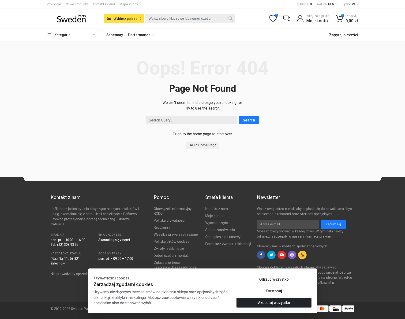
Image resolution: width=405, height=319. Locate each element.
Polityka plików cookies (171, 241)
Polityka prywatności (169, 220)
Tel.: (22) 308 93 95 (65, 244)
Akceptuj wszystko (274, 303)
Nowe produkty (77, 4)
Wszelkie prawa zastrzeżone (176, 234)
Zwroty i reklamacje (169, 248)
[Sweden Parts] (71, 18)
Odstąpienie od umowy (222, 237)
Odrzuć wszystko (274, 279)
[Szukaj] (230, 18)
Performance (139, 35)
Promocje (54, 4)
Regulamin (162, 227)
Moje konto (214, 216)
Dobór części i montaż (171, 255)
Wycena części (217, 223)
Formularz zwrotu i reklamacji (228, 244)
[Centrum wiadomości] (286, 18)
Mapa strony (129, 4)
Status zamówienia (220, 230)
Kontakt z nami (104, 4)
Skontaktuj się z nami (114, 240)
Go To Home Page (202, 145)
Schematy (114, 35)
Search (249, 120)
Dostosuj (274, 291)
